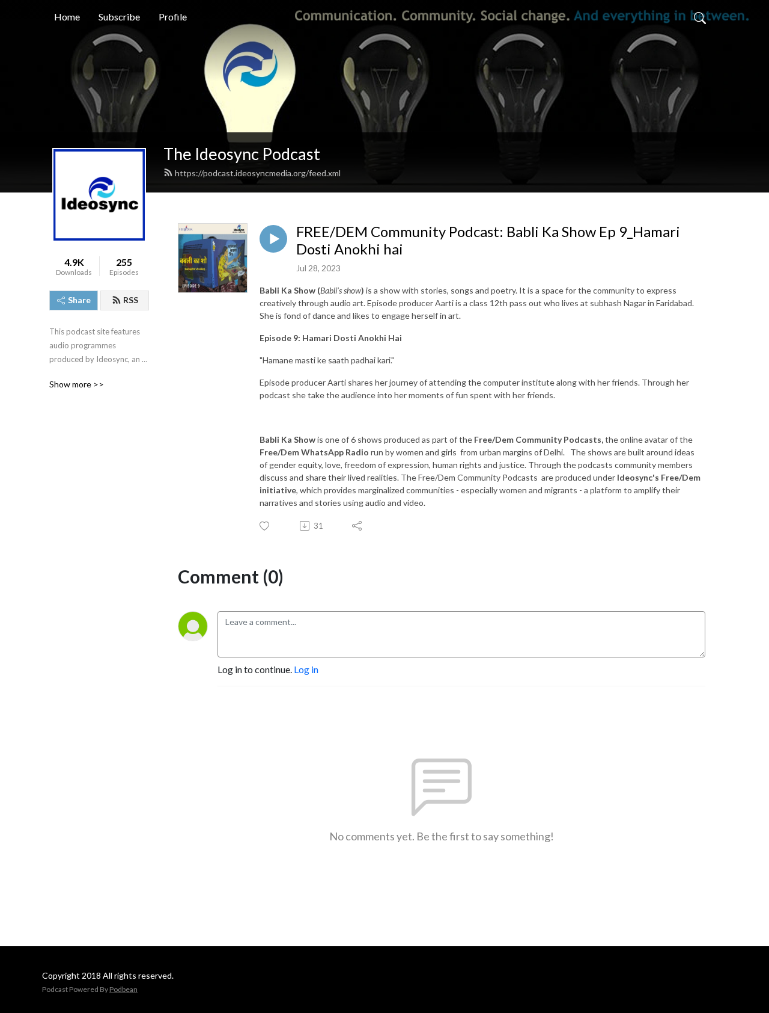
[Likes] (265, 526)
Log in (306, 669)
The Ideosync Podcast (241, 154)
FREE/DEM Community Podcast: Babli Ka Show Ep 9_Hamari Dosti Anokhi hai (488, 240)
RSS (130, 300)
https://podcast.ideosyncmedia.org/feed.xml (258, 173)
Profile (173, 16)
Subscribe (119, 16)
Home (67, 16)
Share (79, 300)
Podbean (123, 989)
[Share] (358, 526)
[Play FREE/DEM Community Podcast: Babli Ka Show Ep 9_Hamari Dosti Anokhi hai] (273, 239)
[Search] (700, 17)
